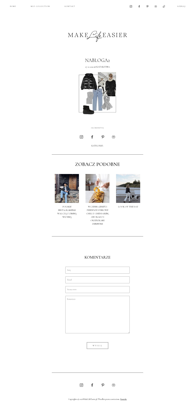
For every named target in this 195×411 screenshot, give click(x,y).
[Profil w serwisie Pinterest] (147, 6)
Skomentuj (97, 128)
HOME (13, 6)
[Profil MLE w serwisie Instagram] (131, 6)
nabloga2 (97, 60)
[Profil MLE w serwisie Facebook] (139, 6)
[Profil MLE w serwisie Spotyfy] (155, 6)
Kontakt (123, 399)
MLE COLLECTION (40, 6)
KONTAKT (70, 6)
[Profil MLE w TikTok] (164, 6)
